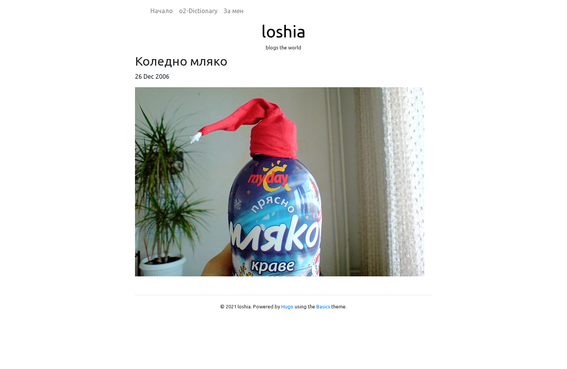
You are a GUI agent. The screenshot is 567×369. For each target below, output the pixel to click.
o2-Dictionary (198, 10)
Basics (323, 306)
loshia (283, 31)
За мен (233, 10)
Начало (161, 10)
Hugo (287, 306)
